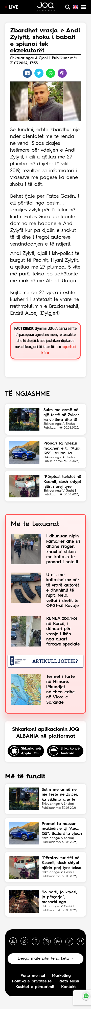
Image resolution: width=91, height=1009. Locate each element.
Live (13, 7)
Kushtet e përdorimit (34, 987)
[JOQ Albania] (45, 7)
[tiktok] (69, 941)
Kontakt (68, 987)
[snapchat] (80, 941)
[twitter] (24, 941)
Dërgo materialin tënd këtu (43, 959)
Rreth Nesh (68, 981)
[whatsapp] (57, 941)
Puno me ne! (32, 976)
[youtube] (13, 941)
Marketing (61, 976)
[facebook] (35, 941)
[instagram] (46, 941)
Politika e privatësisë (32, 981)
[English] (75, 7)
